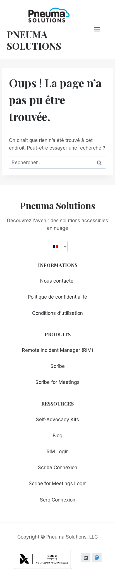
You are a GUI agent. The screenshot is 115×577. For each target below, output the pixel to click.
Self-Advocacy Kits (57, 419)
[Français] (55, 246)
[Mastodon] (97, 557)
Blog (58, 435)
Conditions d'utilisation (57, 313)
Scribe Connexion (57, 467)
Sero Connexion (57, 500)
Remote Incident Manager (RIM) (57, 350)
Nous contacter (57, 281)
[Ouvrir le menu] (99, 29)
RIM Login (58, 451)
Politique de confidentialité (57, 297)
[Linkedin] (85, 557)
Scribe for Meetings (57, 382)
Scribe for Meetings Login (58, 483)
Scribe (58, 366)
